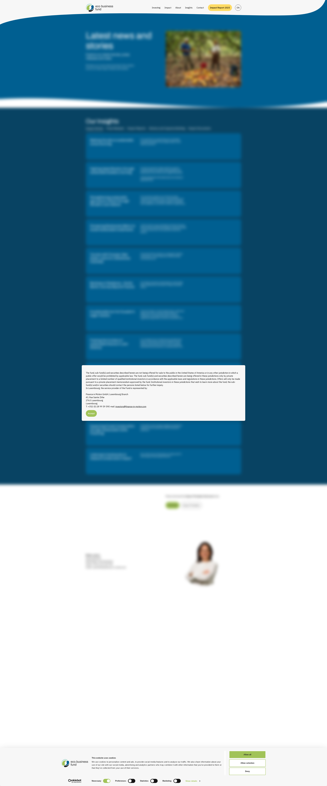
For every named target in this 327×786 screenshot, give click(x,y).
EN (238, 7)
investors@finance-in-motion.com (130, 406)
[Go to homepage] (117, 8)
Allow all (247, 754)
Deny (247, 771)
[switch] (131, 781)
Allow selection (247, 763)
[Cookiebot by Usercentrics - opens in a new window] (75, 781)
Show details (191, 781)
